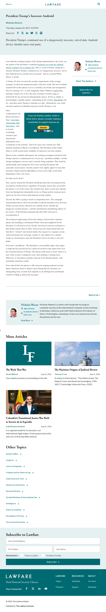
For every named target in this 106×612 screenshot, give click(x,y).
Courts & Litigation (14, 466)
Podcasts (59, 587)
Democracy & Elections (16, 485)
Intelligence (11, 504)
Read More (25, 320)
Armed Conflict (13, 454)
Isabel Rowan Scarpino (15, 426)
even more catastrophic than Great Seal (13, 122)
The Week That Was (16, 369)
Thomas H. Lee (61, 374)
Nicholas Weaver (14, 22)
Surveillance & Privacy (16, 516)
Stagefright (58, 100)
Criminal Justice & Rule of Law (19, 472)
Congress (10, 460)
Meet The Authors (85, 81)
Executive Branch (14, 491)
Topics (58, 581)
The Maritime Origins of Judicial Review (76, 369)
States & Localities (14, 510)
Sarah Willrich (12, 374)
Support (75, 587)
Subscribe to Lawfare (86, 91)
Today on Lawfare (31, 556)
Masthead (92, 587)
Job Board (76, 581)
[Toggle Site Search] (98, 4)
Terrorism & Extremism (16, 522)
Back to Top (93, 295)
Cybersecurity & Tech (15, 479)
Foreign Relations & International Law (22, 497)
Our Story (92, 581)
